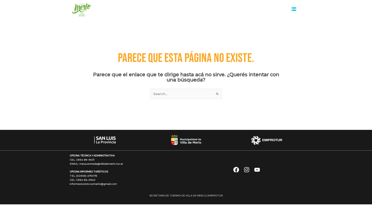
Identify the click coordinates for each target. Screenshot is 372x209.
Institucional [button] (272, 9)
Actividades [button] (189, 9)
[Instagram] (247, 170)
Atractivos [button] (213, 9)
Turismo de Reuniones (243, 9)
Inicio (151, 9)
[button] (174, 9)
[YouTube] (257, 170)
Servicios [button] (166, 9)
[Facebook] (236, 170)
